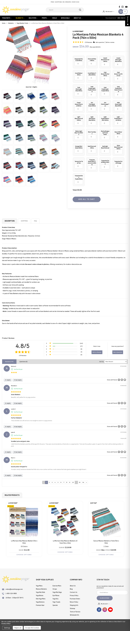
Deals (54, 18)
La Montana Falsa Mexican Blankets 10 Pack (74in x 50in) (65, 542)
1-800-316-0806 (11, 593)
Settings (7, 628)
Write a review (110, 42)
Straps (55, 589)
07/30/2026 (123, 366)
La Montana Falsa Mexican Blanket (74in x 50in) (24, 542)
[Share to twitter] (125, 380)
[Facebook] (119, 7)
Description (10, 221)
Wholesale (65, 18)
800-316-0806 (123, 18)
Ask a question (100, 42)
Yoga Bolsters (40, 602)
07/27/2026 (123, 409)
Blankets (19, 18)
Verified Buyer (18, 369)
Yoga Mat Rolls (40, 592)
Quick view (24, 522)
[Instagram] (122, 7)
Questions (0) (23, 361)
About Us (77, 18)
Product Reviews (8, 338)
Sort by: (101, 361)
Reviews (128, 19)
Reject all (17, 628)
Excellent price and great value (20, 441)
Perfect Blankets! (16, 418)
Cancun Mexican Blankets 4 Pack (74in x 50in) (106, 542)
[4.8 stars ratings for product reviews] (22, 352)
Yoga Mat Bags (57, 592)
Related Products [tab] (12, 495)
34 (83, 482)
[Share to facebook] (119, 380)
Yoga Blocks (39, 596)
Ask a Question (117, 352)
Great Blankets (15, 394)
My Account (109, 11)
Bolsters (32, 18)
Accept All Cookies (32, 628)
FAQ (35, 221)
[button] (78, 42)
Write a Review (97, 352)
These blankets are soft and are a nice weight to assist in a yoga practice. (31, 420)
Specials (55, 605)
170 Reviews (89, 42)
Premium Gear (40, 605)
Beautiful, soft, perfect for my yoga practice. (23, 397)
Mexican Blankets (41, 589)
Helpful (8, 380)
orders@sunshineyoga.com (14, 589)
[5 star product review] (16, 392)
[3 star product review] (14, 373)
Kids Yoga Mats (40, 599)
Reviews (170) (9, 361)
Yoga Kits (55, 599)
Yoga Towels (56, 602)
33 (79, 482)
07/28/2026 (123, 385)
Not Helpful (18, 380)
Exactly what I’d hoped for (19, 467)
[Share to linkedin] (122, 380)
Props (44, 18)
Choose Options (24, 555)
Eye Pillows (56, 596)
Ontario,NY (123, 438)
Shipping (24, 221)
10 (73, 482)
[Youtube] (126, 7)
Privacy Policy (5, 623)
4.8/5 (23, 346)
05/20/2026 (123, 457)
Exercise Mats (57, 586)
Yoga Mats (6, 18)
